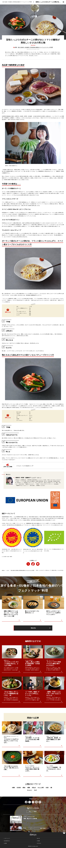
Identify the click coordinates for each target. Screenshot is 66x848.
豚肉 (23, 787)
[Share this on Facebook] (33, 564)
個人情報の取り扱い (7, 840)
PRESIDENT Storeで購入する (21, 828)
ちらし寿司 (41, 787)
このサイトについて (7, 838)
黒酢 (28, 787)
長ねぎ (34, 787)
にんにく (29, 790)
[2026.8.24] (12, 651)
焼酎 (13, 787)
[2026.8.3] (12, 757)
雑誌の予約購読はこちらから (45, 828)
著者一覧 (38, 838)
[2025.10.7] (54, 757)
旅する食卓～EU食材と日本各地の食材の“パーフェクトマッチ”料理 (35, 47)
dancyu (3, 570)
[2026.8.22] (33, 683)
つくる (8, 570)
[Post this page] (28, 564)
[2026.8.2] (33, 727)
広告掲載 (38, 840)
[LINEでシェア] (38, 564)
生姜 (47, 787)
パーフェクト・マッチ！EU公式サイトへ (24, 465)
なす (35, 790)
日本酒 (19, 787)
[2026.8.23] (12, 683)
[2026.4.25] (12, 727)
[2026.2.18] (33, 757)
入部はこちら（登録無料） (33, 811)
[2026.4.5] (54, 727)
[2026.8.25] (54, 651)
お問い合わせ (39, 843)
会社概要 (5, 843)
